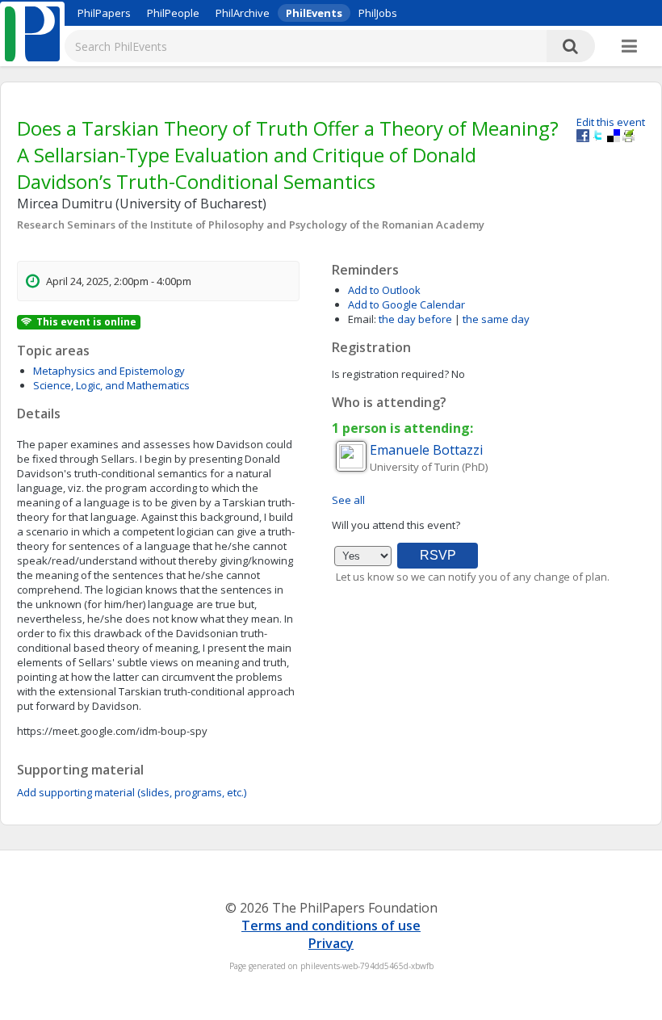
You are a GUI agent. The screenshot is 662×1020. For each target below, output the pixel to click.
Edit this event (610, 122)
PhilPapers (104, 13)
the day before (415, 319)
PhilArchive (243, 13)
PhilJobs (377, 13)
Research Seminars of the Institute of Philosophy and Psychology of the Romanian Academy (250, 224)
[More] (629, 46)
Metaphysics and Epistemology (109, 370)
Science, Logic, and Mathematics (111, 385)
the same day (496, 319)
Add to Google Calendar (406, 304)
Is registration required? (390, 374)
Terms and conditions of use (331, 925)
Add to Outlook (384, 290)
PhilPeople (173, 13)
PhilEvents (314, 13)
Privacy (331, 943)
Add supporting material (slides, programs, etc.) (131, 792)
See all (348, 500)
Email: (362, 319)
